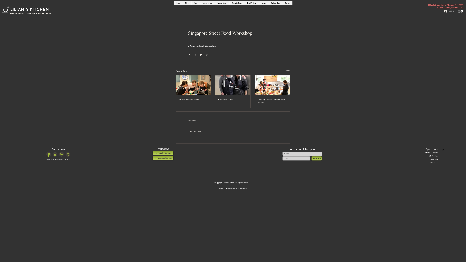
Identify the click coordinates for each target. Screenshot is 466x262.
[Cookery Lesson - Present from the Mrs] (272, 85)
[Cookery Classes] (232, 85)
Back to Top (434, 162)
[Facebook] (48, 154)
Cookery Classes (225, 99)
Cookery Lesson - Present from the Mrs (271, 101)
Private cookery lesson (189, 99)
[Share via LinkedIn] (201, 54)
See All (287, 71)
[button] (195, 3)
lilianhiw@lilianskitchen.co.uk (60, 159)
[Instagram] (55, 154)
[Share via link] (207, 54)
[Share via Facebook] (189, 54)
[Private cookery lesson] (193, 85)
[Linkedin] (61, 154)
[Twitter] (68, 154)
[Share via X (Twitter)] (195, 54)
